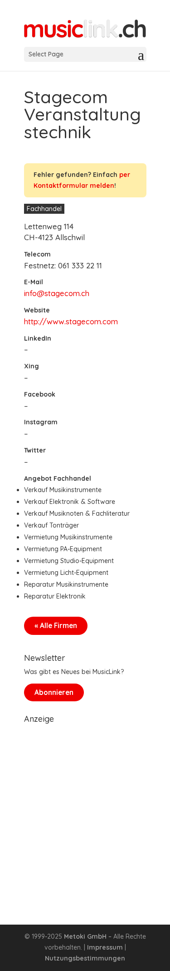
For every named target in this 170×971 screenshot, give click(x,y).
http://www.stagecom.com (71, 321)
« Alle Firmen (55, 625)
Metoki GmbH (85, 936)
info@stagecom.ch (56, 293)
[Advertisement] (85, 813)
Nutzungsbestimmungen (85, 958)
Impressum (105, 947)
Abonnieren (53, 692)
